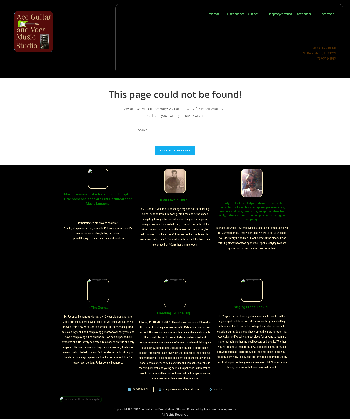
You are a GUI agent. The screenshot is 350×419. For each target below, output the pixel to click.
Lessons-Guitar (242, 14)
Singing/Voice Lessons (288, 14)
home (214, 14)
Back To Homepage (175, 150)
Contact (326, 14)
